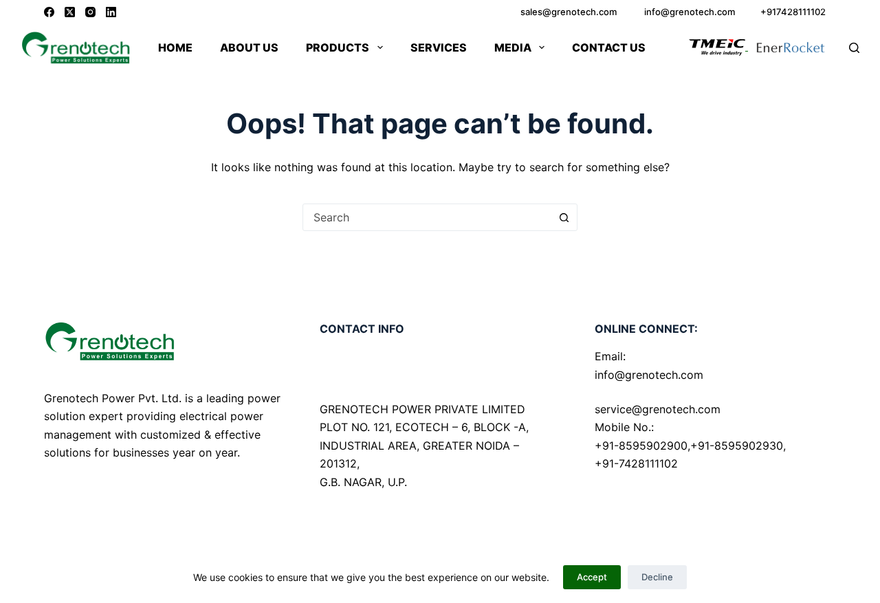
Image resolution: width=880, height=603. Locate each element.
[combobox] (427, 217)
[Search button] (564, 217)
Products (337, 47)
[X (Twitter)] (70, 12)
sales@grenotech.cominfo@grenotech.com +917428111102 (673, 11)
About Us (249, 47)
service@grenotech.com (657, 409)
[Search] (854, 48)
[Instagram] (90, 12)
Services (438, 47)
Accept (592, 576)
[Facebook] (49, 12)
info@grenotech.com (649, 375)
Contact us (609, 47)
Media (512, 47)
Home (175, 47)
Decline (657, 576)
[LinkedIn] (111, 12)
